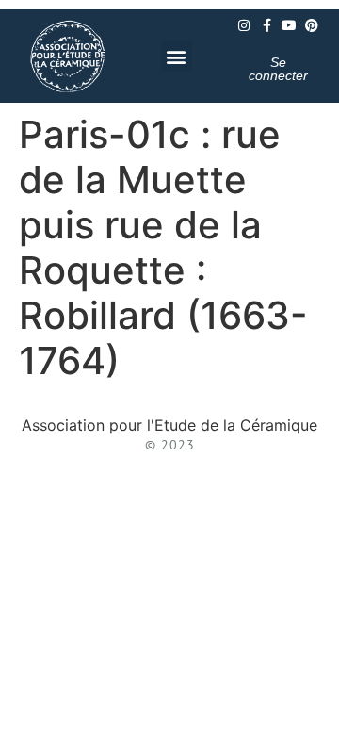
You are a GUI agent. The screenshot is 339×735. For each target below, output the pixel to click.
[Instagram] (243, 25)
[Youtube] (289, 25)
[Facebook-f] (266, 25)
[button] (176, 56)
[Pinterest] (311, 25)
